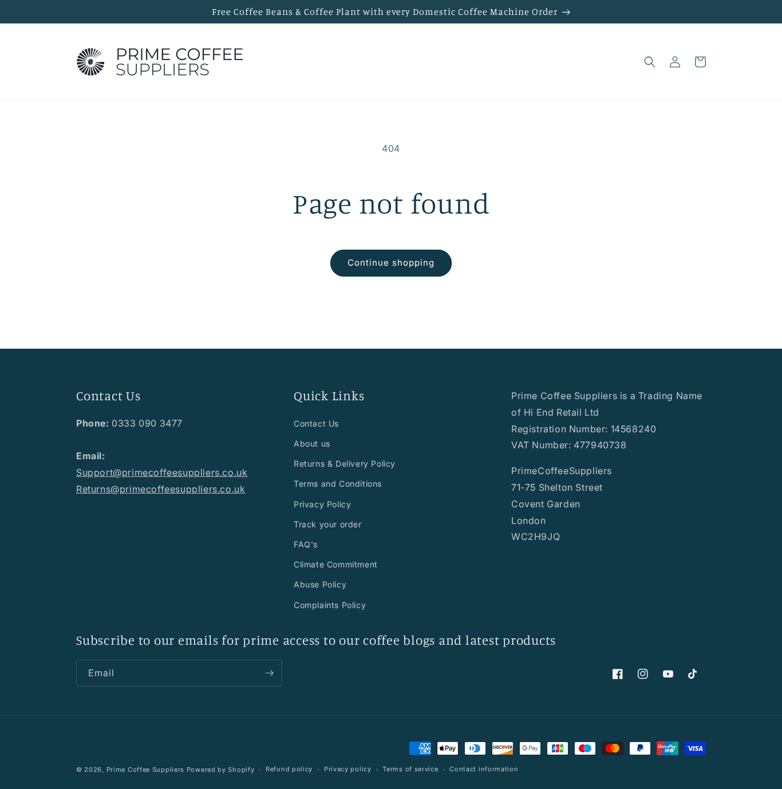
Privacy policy (348, 769)
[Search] (649, 61)
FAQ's (306, 544)
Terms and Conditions (338, 483)
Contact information (483, 769)
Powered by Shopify (221, 770)
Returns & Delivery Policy (345, 463)
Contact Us (316, 423)
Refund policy (289, 769)
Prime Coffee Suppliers (145, 770)
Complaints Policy (330, 605)
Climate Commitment (336, 564)
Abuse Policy (320, 584)
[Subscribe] (269, 673)
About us (312, 443)
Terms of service (410, 769)
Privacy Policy (322, 504)
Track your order (328, 524)
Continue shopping (391, 262)
